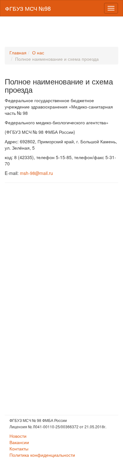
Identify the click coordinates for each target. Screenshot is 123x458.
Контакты (18, 448)
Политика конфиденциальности (42, 455)
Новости (17, 436)
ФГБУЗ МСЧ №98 (28, 8)
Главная (17, 52)
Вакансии (19, 442)
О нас (38, 52)
